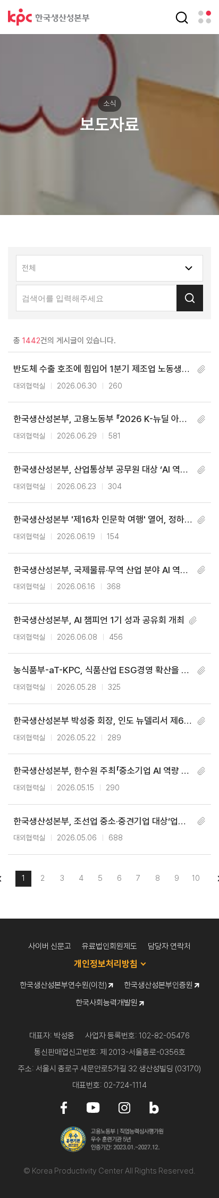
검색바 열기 (181, 17)
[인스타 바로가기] (124, 1107)
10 (196, 878)
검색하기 (189, 298)
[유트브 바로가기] (93, 1107)
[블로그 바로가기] (154, 1107)
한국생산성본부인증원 (159, 985)
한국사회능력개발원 (107, 1002)
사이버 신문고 (49, 946)
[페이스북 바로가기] (63, 1107)
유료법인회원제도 (109, 946)
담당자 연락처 (169, 946)
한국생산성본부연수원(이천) (64, 985)
